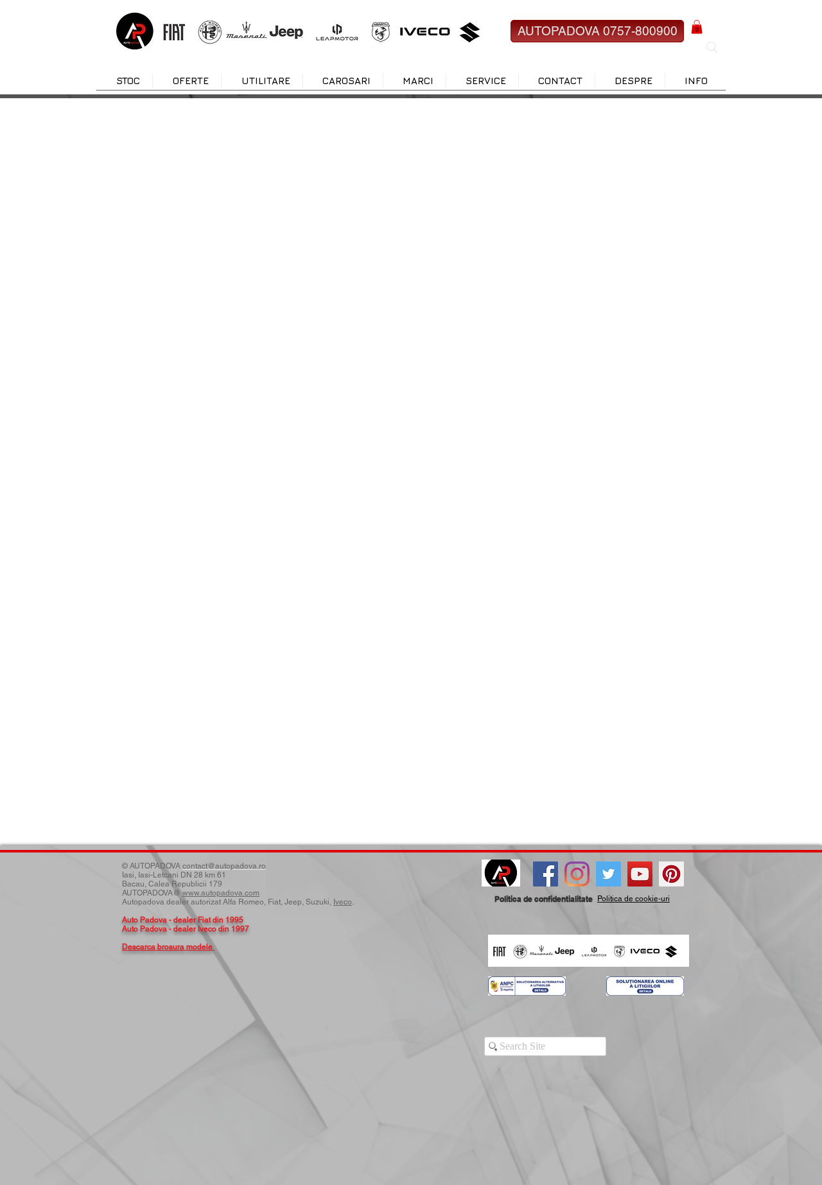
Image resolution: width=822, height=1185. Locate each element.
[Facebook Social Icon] (545, 874)
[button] (697, 27)
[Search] (712, 47)
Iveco (342, 901)
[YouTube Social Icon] (639, 874)
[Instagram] (577, 874)
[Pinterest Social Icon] (671, 874)
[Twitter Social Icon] (608, 874)
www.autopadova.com (220, 892)
